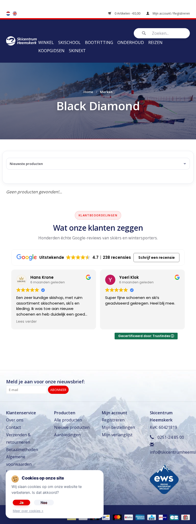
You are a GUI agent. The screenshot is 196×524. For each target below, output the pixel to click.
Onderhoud (130, 42)
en (15, 14)
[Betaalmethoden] (105, 517)
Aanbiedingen (67, 435)
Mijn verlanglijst (117, 435)
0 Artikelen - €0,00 (127, 13)
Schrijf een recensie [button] (156, 257)
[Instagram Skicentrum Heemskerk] (186, 382)
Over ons (14, 420)
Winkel (46, 42)
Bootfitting (99, 42)
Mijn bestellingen (118, 427)
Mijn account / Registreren (171, 13)
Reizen (155, 42)
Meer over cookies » (28, 511)
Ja (21, 502)
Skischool (69, 42)
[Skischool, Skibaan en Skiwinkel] (21, 40)
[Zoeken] (143, 33)
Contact (13, 427)
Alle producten (68, 420)
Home (88, 92)
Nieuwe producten (72, 427)
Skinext (77, 50)
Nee (44, 502)
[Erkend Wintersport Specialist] (164, 478)
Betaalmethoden (22, 449)
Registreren (113, 420)
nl (8, 14)
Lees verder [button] (26, 321)
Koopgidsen (51, 50)
